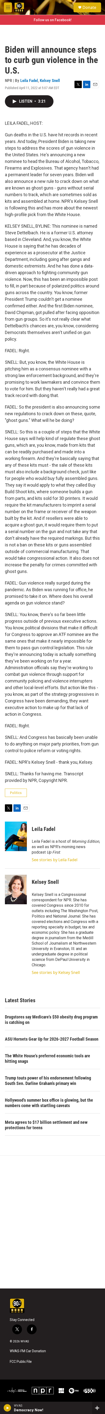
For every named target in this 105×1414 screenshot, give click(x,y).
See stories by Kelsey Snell (56, 972)
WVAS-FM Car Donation (28, 1351)
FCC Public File (21, 1362)
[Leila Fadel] (16, 836)
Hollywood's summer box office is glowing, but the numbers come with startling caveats (49, 1102)
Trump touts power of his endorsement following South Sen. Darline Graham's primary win (48, 1080)
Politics (16, 793)
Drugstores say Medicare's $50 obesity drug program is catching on (51, 1019)
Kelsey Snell (50, 80)
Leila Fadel (29, 80)
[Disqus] (52, 1222)
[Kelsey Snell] (16, 889)
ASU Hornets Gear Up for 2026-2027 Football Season (51, 1039)
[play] (7, 1407)
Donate (89, 7)
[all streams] (98, 1408)
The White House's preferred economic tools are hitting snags (47, 1058)
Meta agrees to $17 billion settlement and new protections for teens (46, 1125)
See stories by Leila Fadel (54, 859)
